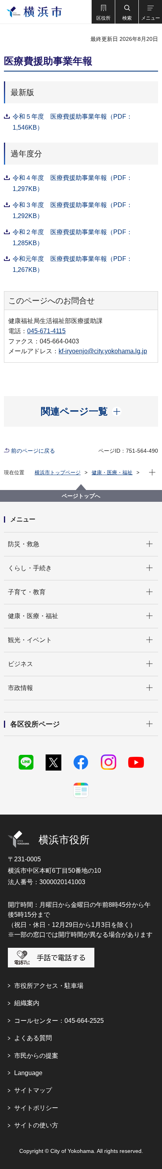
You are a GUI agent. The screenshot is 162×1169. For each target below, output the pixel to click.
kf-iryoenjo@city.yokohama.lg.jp (103, 351)
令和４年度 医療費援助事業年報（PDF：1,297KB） (73, 183)
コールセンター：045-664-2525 (59, 1020)
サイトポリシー (36, 1108)
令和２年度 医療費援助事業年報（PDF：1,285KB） (73, 237)
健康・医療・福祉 (112, 472)
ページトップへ (81, 496)
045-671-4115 (46, 331)
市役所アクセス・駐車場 (48, 985)
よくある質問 (33, 1038)
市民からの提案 (36, 1055)
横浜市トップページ (58, 472)
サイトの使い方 (36, 1125)
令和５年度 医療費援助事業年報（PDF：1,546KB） (73, 122)
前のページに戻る (33, 451)
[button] (103, 12)
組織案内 (26, 1003)
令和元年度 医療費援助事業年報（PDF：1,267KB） (73, 264)
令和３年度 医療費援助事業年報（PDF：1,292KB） (73, 210)
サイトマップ (33, 1090)
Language (28, 1073)
